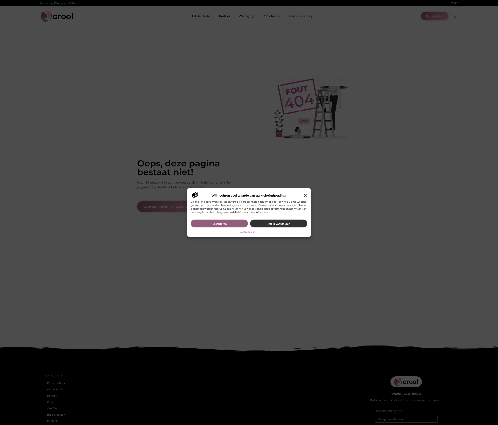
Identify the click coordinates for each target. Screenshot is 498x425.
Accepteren (219, 223)
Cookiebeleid (247, 231)
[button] (305, 195)
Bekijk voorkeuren (278, 223)
